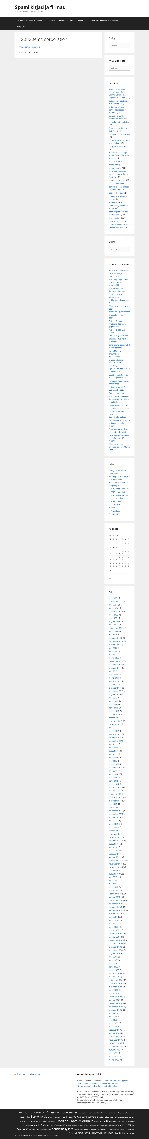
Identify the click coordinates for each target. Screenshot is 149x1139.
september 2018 (116, 691)
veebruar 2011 (115, 854)
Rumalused (114, 202)
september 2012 (116, 814)
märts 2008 (114, 970)
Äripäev (120, 1132)
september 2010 (116, 870)
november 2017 (115, 721)
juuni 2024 (113, 608)
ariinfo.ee (118, 1113)
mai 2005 (113, 1053)
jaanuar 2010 (114, 897)
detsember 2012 (116, 807)
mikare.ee (68, 1125)
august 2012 (114, 817)
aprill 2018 (113, 708)
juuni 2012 (113, 824)
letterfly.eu (98, 1121)
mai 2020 (113, 655)
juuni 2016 (113, 748)
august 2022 (114, 621)
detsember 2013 (116, 794)
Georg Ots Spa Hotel (128, 1117)
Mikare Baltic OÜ (86, 1125)
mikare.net (75, 1125)
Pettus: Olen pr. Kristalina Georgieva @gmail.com (117, 324)
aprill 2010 (113, 887)
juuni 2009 (113, 920)
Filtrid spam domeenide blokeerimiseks (106, 20)
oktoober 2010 (115, 867)
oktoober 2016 (115, 738)
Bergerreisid (39, 1116)
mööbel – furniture (117, 180)
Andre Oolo (81, 1113)
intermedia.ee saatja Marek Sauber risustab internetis (119, 155)
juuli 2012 (113, 821)
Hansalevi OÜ (52, 1121)
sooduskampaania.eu (82, 1129)
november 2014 (116, 768)
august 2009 (114, 914)
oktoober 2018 (115, 688)
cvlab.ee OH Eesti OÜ (67, 1117)
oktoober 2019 (115, 668)
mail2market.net (112, 1121)
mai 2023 (113, 618)
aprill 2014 (113, 781)
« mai (111, 578)
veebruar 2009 (115, 934)
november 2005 (116, 1040)
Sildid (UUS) (21, 27)
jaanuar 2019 (114, 684)
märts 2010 (114, 890)
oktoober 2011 (115, 837)
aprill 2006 (113, 1023)
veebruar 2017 (115, 734)
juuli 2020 (113, 648)
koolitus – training (116, 161)
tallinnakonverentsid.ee (117, 1129)
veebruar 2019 (115, 681)
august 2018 (114, 694)
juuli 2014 (113, 771)
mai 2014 (113, 777)
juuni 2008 (113, 960)
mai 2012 (113, 827)
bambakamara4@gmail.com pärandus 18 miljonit (119, 438)
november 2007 (116, 983)
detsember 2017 (116, 718)
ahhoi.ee (29, 1113)
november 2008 (116, 943)
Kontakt (81, 20)
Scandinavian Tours (45, 1129)
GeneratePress (52, 1136)
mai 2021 (113, 635)
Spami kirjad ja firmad (40, 7)
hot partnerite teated (118, 146)
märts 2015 (114, 764)
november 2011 (115, 834)
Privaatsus (115, 511)
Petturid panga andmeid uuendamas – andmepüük (119, 282)
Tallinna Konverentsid (100, 1129)
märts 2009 (114, 930)
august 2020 (114, 645)
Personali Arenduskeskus (101, 1125)
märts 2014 (114, 784)
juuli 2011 (113, 847)
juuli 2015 (113, 754)
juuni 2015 (113, 758)
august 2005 (114, 1050)
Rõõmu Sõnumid (31, 1129)
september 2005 (116, 1046)
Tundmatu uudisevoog (28, 1074)
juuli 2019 (113, 671)
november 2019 (116, 665)
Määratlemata (115, 168)
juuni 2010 (113, 880)
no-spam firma (115, 183)
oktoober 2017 (115, 724)
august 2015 (114, 751)
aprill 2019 (113, 675)
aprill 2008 (113, 967)
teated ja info (115, 218)
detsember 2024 (116, 601)
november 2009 (116, 904)
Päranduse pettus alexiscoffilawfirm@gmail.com (119, 447)
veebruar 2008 (115, 973)
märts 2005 (114, 1060)
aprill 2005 (113, 1056)
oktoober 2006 (115, 1010)
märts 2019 (114, 678)
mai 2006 (113, 1020)
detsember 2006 (116, 1003)
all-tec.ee (52, 1113)
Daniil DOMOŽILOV (84, 1117)
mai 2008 (113, 963)
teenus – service (116, 221)
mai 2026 (113, 598)
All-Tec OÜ (61, 1113)
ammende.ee (71, 1113)
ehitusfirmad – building (119, 122)
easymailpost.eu (116, 1117)
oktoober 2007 (115, 987)
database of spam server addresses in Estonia (117, 110)
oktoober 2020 (115, 638)
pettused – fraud (116, 193)
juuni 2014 (113, 774)
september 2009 (116, 910)
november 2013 (116, 797)
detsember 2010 (116, 861)
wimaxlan (82, 1132)
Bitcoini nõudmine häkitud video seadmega (116, 363)
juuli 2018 (113, 698)
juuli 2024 (113, 605)
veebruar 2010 (115, 894)
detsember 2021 (116, 628)
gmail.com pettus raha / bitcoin (34, 1121)
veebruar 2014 (115, 787)
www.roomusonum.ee (105, 1133)
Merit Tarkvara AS (58, 1125)
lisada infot (114, 165)
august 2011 (114, 844)
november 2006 (116, 1007)
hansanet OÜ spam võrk (119, 134)
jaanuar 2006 (115, 1033)
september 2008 (116, 950)
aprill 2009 (113, 927)
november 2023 (116, 611)
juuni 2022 (113, 625)
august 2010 (114, 874)
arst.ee (124, 1113)
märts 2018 (114, 711)
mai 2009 (113, 924)
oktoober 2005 (115, 1043)
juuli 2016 (113, 744)
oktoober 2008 (115, 947)
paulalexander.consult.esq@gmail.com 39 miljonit (119, 423)
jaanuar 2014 (114, 791)
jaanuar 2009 (115, 937)
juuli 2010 (113, 877)
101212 (22, 1112)
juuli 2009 (113, 917)
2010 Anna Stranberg (120, 489)
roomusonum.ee (118, 1125)
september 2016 (116, 741)
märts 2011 (114, 850)
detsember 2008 (116, 940)
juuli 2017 (113, 728)
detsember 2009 (116, 900)
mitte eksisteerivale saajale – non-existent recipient (118, 174)
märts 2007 (114, 993)
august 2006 (114, 1013)
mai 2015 (113, 761)
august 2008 (114, 953)
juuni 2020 (113, 651)
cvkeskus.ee (53, 1117)
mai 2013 (113, 804)
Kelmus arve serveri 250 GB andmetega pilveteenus (119, 273)
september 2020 (116, 641)
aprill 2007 (113, 990)
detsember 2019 (116, 661)
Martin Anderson (42, 1125)
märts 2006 (114, 1027)
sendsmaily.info (62, 1129)
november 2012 (115, 811)
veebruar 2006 (115, 1030)
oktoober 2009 (115, 907)
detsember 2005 (116, 1036)
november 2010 (116, 864)
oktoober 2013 (115, 801)
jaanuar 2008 (115, 977)
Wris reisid (91, 1133)
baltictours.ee (130, 1113)
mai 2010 (113, 884)
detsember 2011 (116, 831)
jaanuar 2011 (114, 857)
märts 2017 (114, 731)
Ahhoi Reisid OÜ (40, 1112)
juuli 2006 (113, 1017)
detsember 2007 (116, 980)
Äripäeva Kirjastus (129, 1133)
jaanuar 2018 (114, 714)
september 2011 (116, 841)
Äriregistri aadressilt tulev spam (61, 20)
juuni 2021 (113, 631)
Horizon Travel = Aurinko (74, 1121)
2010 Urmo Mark (118, 492)
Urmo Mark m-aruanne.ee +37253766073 (116, 354)
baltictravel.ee (24, 1117)
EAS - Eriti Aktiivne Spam (101, 1117)
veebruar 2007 (115, 997)
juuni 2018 (113, 701)
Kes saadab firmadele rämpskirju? (30, 20)
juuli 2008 (113, 957)
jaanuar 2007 (115, 1000)
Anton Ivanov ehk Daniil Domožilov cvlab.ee (99, 1113)
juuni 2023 (113, 615)
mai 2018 (113, 704)
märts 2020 (114, 658)
